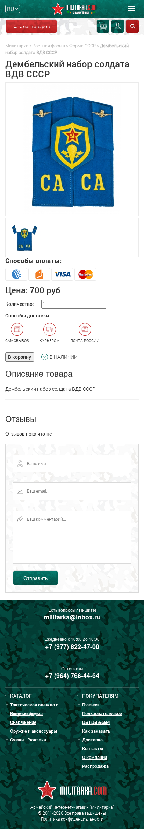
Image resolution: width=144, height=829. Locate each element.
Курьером (49, 340)
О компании (94, 757)
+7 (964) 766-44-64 (72, 675)
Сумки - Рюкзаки (28, 739)
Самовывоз (17, 340)
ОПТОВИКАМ (96, 722)
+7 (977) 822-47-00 (72, 646)
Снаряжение (23, 722)
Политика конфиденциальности (72, 819)
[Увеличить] (72, 149)
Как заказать (96, 731)
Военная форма (49, 45)
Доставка (92, 739)
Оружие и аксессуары (33, 731)
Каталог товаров (31, 25)
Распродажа (95, 766)
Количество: (19, 304)
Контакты (92, 748)
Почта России (84, 340)
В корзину (19, 357)
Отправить (35, 577)
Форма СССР (83, 45)
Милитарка (16, 45)
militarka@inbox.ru (72, 617)
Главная (90, 704)
